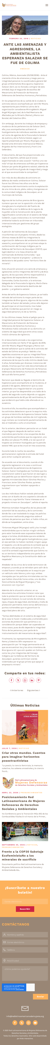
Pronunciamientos (31, 793)
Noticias (36, 38)
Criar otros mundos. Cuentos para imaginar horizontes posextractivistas (23, 756)
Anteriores (17, 690)
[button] (47, 5)
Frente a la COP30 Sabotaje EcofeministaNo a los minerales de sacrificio (22, 855)
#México (25, 69)
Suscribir (25, 909)
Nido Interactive (26, 1038)
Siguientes (33, 690)
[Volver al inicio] (16, 5)
